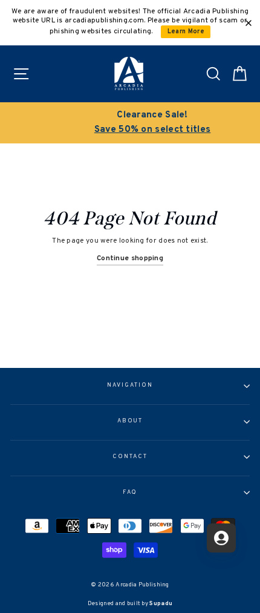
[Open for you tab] (221, 537)
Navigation (129, 385)
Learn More (185, 32)
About (130, 421)
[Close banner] (248, 23)
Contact (129, 457)
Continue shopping (130, 258)
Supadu (160, 604)
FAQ (130, 492)
